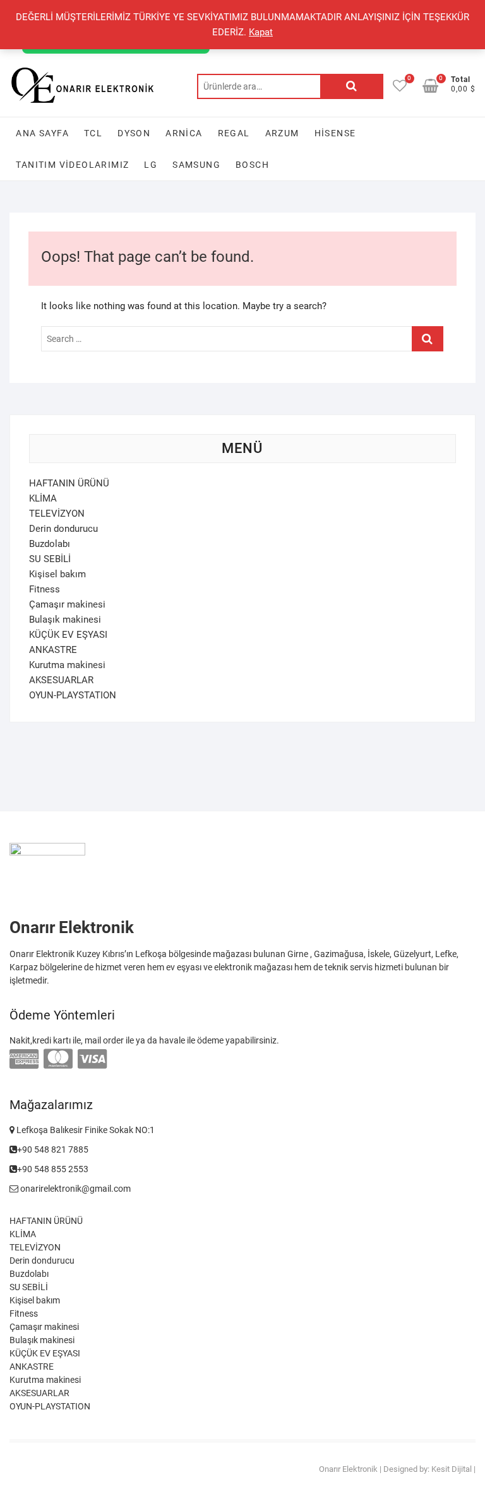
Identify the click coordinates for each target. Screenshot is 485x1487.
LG (150, 165)
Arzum (282, 133)
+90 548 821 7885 (52, 1149)
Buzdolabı (49, 544)
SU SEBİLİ (50, 559)
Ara (351, 86)
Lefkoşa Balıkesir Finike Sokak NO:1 (85, 1130)
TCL (93, 133)
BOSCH (252, 165)
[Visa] (92, 1059)
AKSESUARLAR (61, 680)
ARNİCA (183, 133)
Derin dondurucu (63, 528)
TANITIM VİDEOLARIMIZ (72, 165)
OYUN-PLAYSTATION (72, 695)
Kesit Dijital (451, 1469)
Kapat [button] (261, 32)
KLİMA (43, 498)
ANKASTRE (53, 649)
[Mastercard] (58, 1059)
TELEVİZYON (57, 513)
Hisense (335, 133)
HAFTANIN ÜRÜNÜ (69, 483)
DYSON (133, 133)
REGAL (234, 133)
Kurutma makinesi (67, 665)
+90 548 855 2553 (52, 1169)
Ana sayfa (42, 133)
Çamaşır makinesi (67, 604)
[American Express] (24, 1059)
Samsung (196, 165)
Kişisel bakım (57, 574)
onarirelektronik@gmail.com (74, 1189)
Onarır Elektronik (348, 1469)
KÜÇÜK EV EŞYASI (68, 634)
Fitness (44, 589)
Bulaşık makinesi (65, 619)
